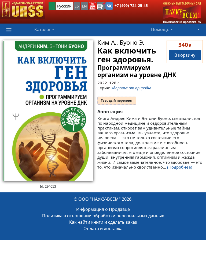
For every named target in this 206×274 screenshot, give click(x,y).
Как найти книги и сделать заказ (103, 222)
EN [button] (84, 6)
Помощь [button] (160, 29)
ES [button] (77, 6)
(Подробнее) (179, 167)
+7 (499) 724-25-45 (131, 5)
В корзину (184, 55)
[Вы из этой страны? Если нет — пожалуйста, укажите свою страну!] (52, 6)
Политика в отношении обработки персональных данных (103, 216)
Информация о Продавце (103, 209)
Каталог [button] (42, 29)
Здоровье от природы (131, 87)
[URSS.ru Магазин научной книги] (22, 9)
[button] (92, 6)
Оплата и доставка (103, 228)
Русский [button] (64, 6)
